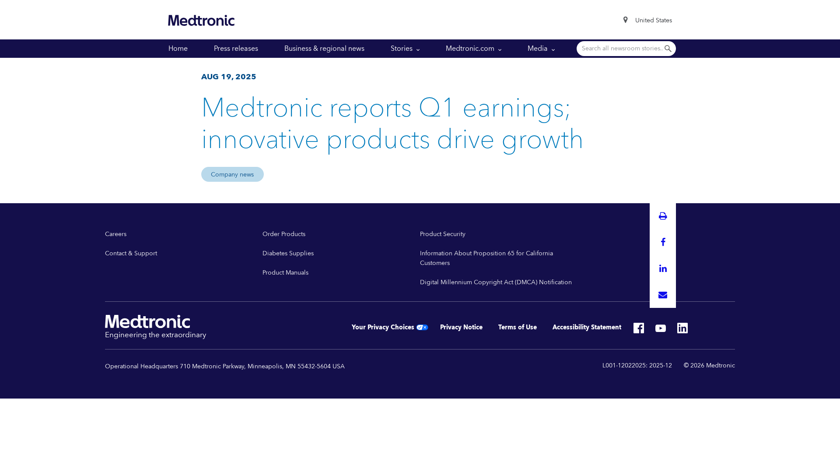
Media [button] (539, 48)
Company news (232, 174)
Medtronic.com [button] (471, 48)
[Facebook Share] (663, 242)
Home (178, 48)
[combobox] (654, 21)
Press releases (236, 48)
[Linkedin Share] (663, 268)
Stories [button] (402, 48)
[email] (663, 295)
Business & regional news (324, 48)
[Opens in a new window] (638, 331)
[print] (663, 216)
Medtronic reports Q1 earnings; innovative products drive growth (392, 124)
